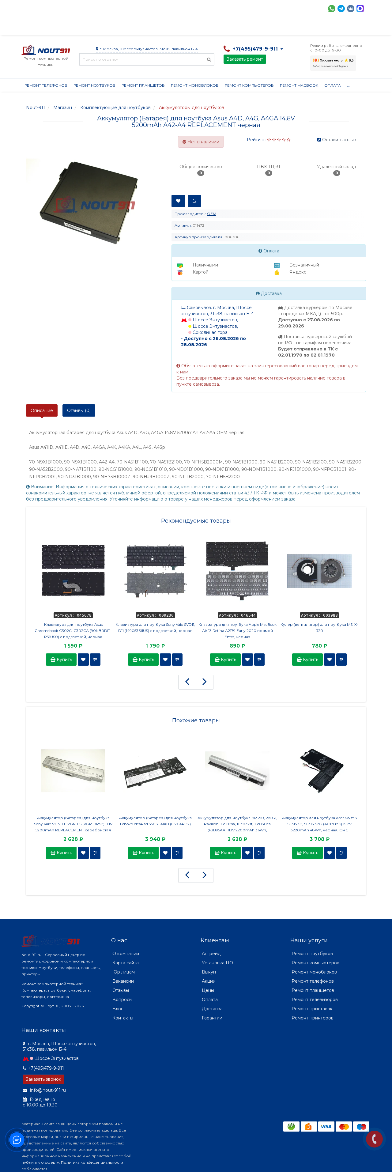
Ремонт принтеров (313, 1018)
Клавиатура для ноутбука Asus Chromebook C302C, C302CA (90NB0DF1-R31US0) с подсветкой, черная (73, 630)
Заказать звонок (43, 1079)
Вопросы (122, 999)
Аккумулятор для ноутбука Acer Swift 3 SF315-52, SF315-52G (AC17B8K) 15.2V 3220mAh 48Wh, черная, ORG (319, 823)
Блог (117, 1008)
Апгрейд (211, 953)
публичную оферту (40, 1162)
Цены (208, 990)
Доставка (76, 27)
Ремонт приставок (312, 1008)
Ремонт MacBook (299, 85)
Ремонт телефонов (45, 85)
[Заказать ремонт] (374, 1139)
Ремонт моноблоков (195, 85)
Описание (42, 410)
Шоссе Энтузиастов (56, 1058)
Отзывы (277, 27)
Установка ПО (217, 963)
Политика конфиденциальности (92, 1162)
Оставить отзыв (339, 139)
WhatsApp (331, 8)
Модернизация (186, 27)
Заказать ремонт (245, 59)
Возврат (221, 27)
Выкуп (209, 972)
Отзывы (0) (79, 410)
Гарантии (249, 27)
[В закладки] (83, 659)
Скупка (152, 27)
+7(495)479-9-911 (46, 1068)
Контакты (305, 27)
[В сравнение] (95, 659)
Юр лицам (123, 972)
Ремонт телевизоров (315, 999)
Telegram (341, 8)
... (348, 85)
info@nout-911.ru (47, 1090)
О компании (44, 27)
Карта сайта (125, 963)
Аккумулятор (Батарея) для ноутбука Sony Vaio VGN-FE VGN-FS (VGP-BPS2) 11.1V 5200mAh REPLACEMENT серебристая (73, 823)
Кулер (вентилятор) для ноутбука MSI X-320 (319, 627)
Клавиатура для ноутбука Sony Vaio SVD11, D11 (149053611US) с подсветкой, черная (155, 627)
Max (360, 8)
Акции (128, 27)
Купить (63, 659)
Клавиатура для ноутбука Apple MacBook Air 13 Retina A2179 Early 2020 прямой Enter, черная (237, 630)
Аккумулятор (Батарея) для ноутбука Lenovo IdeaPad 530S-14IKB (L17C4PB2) (155, 820)
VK (350, 8)
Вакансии (123, 981)
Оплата (104, 27)
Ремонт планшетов (143, 85)
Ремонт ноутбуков (94, 85)
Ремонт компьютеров (249, 85)
